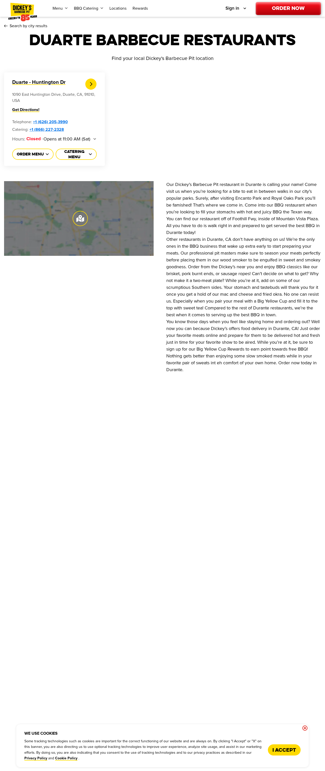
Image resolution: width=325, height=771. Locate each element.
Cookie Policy (66, 758)
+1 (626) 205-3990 (50, 122)
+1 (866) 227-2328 (46, 130)
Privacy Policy (35, 758)
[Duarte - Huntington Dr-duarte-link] (91, 84)
